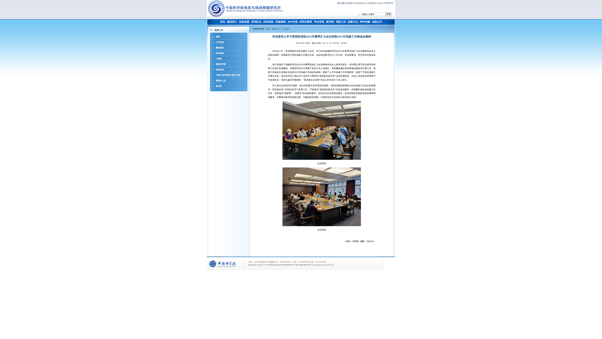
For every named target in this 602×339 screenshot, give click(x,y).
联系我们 (350, 3)
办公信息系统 (369, 3)
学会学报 (319, 21)
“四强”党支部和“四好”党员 (228, 75)
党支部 (219, 86)
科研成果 (268, 21)
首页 (222, 21)
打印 (336, 43)
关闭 (344, 43)
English (379, 3)
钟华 (303, 68)
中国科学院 (388, 3)
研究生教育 (306, 21)
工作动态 (220, 42)
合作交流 (293, 21)
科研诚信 (220, 53)
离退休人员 (221, 80)
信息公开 (377, 21)
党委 (218, 36)
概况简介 (232, 21)
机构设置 (244, 21)
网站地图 (341, 3)
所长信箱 (359, 3)
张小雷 (335, 55)
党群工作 (341, 21)
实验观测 (280, 21)
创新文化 (353, 21)
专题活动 (220, 69)
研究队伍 (256, 21)
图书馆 (330, 21)
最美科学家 (221, 64)
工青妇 (219, 58)
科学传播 (365, 21)
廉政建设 (220, 47)
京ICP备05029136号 (303, 265)
